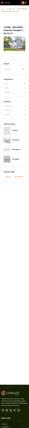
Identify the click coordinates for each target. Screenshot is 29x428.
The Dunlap (15, 140)
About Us (4, 424)
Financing (15, 92)
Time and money (19, 176)
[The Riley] (7, 131)
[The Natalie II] (7, 150)
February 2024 (15, 106)
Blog (15, 83)
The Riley (15, 130)
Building (15, 88)
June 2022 (15, 110)
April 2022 (15, 114)
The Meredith (11, 9)
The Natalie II (16, 149)
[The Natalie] (7, 160)
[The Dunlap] (7, 140)
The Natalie (15, 159)
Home (3, 9)
